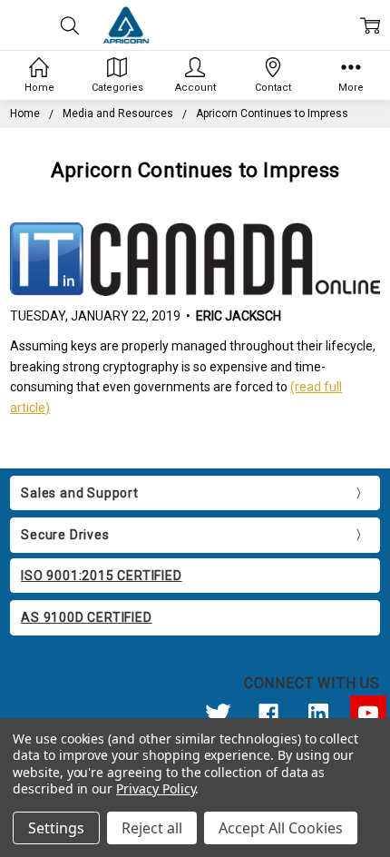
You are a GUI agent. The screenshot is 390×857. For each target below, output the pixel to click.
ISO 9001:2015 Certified (101, 575)
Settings (56, 828)
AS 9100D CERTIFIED (86, 617)
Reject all (152, 828)
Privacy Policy (155, 788)
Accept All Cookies (281, 828)
